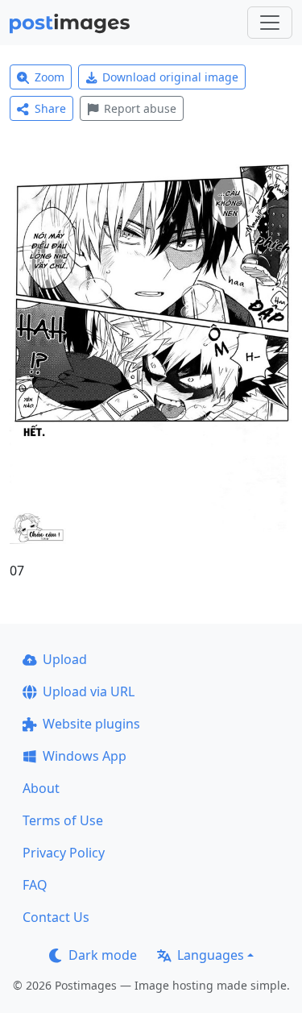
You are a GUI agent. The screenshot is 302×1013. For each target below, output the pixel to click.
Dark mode (102, 955)
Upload (65, 659)
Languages (210, 955)
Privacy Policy (64, 852)
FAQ (35, 885)
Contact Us (56, 917)
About (41, 788)
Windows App (84, 756)
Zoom (49, 77)
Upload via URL (88, 691)
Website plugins (91, 724)
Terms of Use (63, 820)
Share (50, 108)
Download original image (170, 77)
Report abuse (140, 108)
